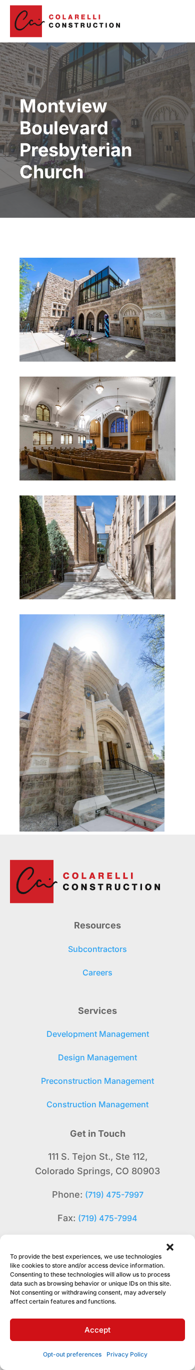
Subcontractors (97, 949)
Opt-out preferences (72, 1354)
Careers (97, 972)
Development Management (97, 1034)
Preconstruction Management (97, 1081)
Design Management (97, 1057)
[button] (170, 1247)
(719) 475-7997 (114, 1195)
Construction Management (97, 1104)
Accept (97, 1330)
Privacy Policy (127, 1354)
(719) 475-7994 (108, 1218)
